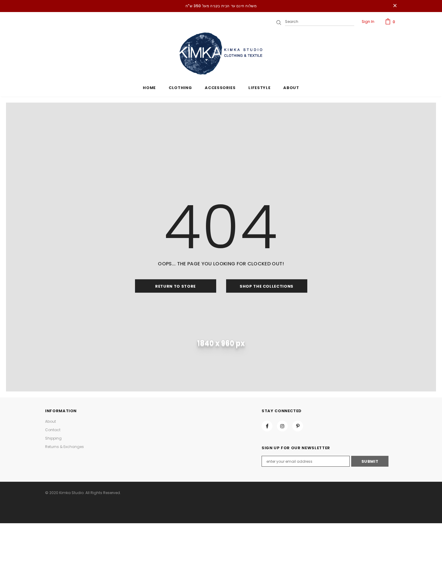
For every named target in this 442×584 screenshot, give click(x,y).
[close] (395, 6)
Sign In (368, 21)
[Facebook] (267, 426)
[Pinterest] (297, 426)
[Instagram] (282, 426)
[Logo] (221, 53)
